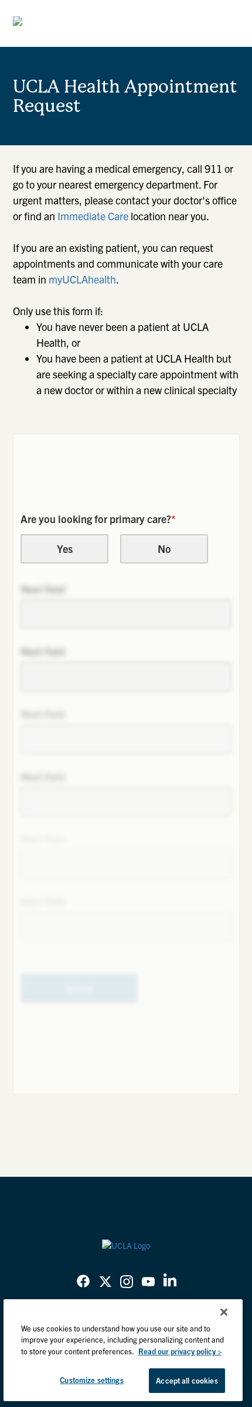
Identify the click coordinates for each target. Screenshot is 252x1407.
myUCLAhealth (82, 279)
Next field (43, 589)
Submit (79, 988)
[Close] (224, 1312)
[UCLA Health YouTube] (148, 1282)
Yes (65, 548)
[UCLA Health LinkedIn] (170, 1282)
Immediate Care (92, 216)
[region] (123, 1350)
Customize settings (91, 1380)
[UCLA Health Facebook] (83, 1282)
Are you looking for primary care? (98, 518)
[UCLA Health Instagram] (126, 1282)
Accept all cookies (186, 1380)
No (164, 548)
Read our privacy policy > (180, 1351)
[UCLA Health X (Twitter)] (105, 1283)
